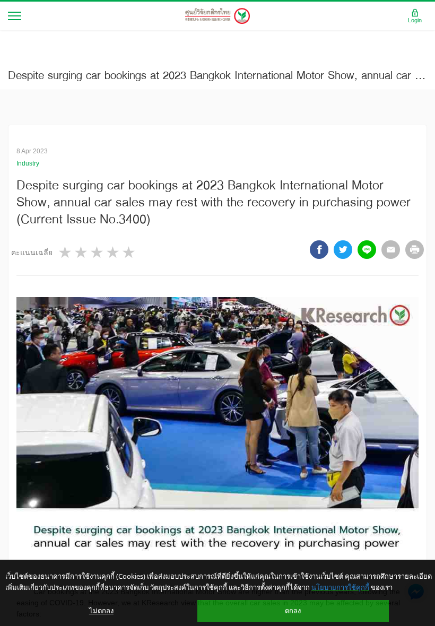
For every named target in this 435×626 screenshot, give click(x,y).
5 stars (129, 252)
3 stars (98, 252)
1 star (66, 252)
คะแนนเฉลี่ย (32, 252)
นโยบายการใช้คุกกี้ (340, 587)
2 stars (82, 252)
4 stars (113, 252)
